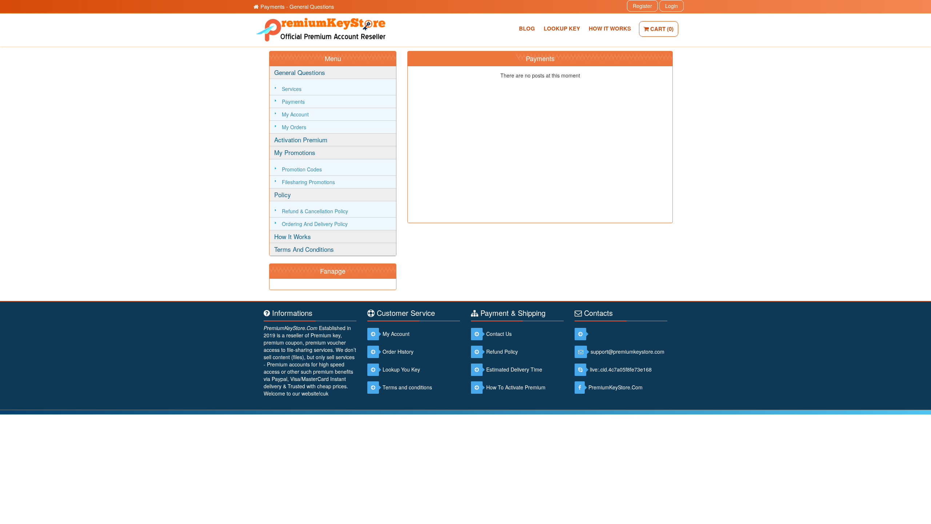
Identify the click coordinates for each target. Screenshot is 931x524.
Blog (527, 28)
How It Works (610, 28)
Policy (282, 194)
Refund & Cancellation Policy (315, 211)
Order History (398, 351)
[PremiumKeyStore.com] (319, 29)
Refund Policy (502, 351)
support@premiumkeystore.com (627, 351)
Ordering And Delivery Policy (315, 223)
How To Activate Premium (516, 387)
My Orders (294, 127)
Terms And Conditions (304, 249)
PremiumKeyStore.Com (290, 328)
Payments (293, 101)
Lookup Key (562, 28)
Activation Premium (300, 139)
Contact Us (499, 333)
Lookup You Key (401, 369)
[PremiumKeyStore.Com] (582, 333)
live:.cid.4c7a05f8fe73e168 (621, 369)
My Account (295, 114)
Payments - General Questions (297, 6)
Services (291, 88)
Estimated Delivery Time (514, 369)
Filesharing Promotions (308, 182)
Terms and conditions (407, 387)
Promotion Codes (302, 169)
